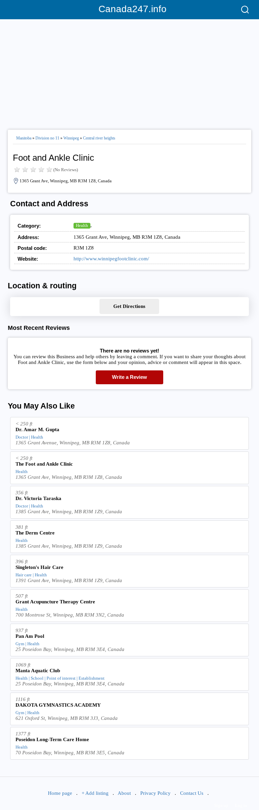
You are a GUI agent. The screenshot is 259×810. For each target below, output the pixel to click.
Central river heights (99, 138)
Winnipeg (71, 138)
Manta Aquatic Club (38, 670)
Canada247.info (129, 9)
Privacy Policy (155, 793)
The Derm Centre (35, 532)
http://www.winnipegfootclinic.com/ (111, 258)
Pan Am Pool (30, 636)
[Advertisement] (129, 71)
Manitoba (23, 138)
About (124, 793)
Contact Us (191, 793)
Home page (60, 793)
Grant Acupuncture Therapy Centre (55, 601)
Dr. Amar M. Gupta (37, 429)
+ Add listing (95, 793)
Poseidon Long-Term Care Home (52, 739)
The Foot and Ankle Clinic (44, 464)
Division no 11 (47, 138)
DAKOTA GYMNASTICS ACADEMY (58, 705)
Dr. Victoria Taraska (38, 498)
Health (82, 225)
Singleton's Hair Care (39, 567)
